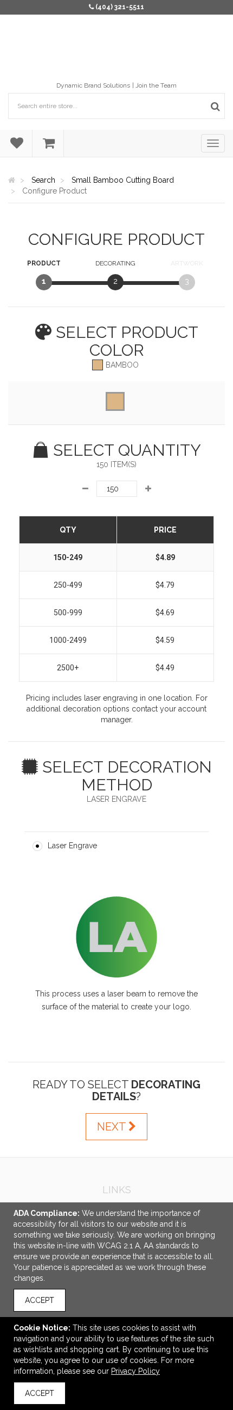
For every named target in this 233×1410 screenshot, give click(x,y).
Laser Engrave (72, 845)
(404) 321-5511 (119, 7)
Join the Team (156, 85)
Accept (39, 1300)
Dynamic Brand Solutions (93, 85)
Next (112, 1126)
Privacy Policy (135, 1371)
